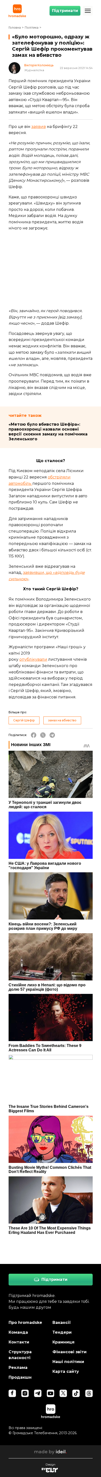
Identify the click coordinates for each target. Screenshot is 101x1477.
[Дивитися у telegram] (37, 1393)
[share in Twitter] (43, 735)
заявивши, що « (39, 572)
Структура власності (20, 1355)
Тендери (62, 1332)
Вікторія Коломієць (38, 65)
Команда (18, 1332)
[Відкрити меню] (88, 11)
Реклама (18, 1367)
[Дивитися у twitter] (63, 1393)
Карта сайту (65, 1371)
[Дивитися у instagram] (25, 1393)
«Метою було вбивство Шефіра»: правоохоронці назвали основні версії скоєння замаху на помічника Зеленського (48, 431)
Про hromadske (25, 1322)
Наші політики (68, 1361)
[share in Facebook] (33, 735)
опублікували (33, 659)
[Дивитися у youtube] (50, 1393)
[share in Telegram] (52, 735)
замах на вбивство (62, 720)
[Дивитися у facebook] (12, 1393)
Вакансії (61, 1322)
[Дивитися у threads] (89, 1393)
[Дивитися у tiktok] (76, 1393)
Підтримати (65, 10)
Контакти (19, 1342)
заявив (38, 126)
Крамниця (63, 1342)
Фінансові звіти (69, 1352)
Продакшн (20, 1377)
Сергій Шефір (24, 720)
